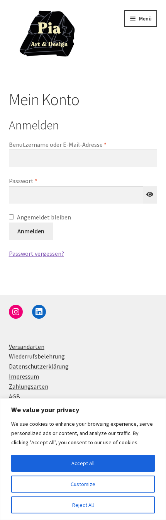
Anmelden (30, 231)
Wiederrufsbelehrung (37, 356)
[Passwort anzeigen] (150, 195)
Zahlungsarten (28, 386)
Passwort (39, 181)
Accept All (83, 463)
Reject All (83, 504)
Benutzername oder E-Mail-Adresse (73, 144)
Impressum (24, 376)
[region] (83, 459)
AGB (14, 396)
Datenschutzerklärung (39, 366)
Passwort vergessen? (36, 253)
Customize (83, 484)
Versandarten (26, 346)
